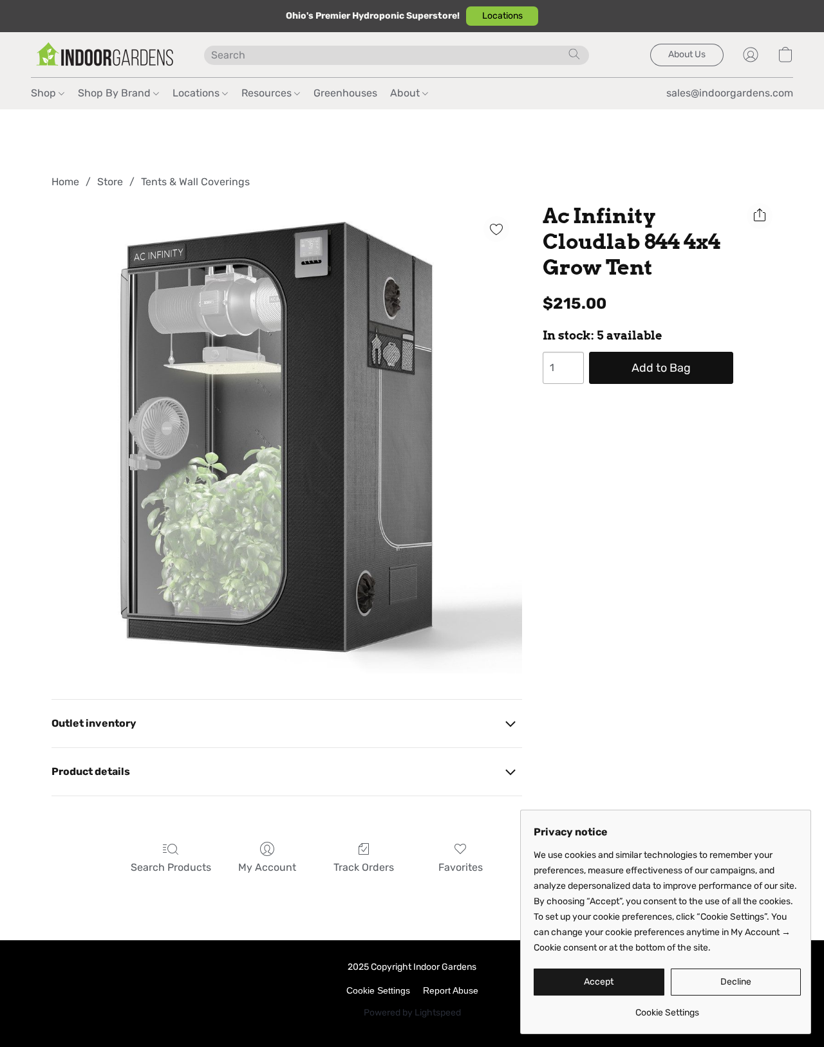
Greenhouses (345, 93)
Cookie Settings (378, 990)
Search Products (171, 867)
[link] (667, 1008)
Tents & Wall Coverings (195, 182)
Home (65, 182)
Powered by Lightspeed (412, 1012)
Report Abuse (450, 990)
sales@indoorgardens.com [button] (729, 93)
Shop (45, 93)
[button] (502, 16)
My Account (267, 867)
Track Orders (363, 867)
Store (110, 182)
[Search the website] (574, 54)
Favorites (460, 867)
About (406, 93)
